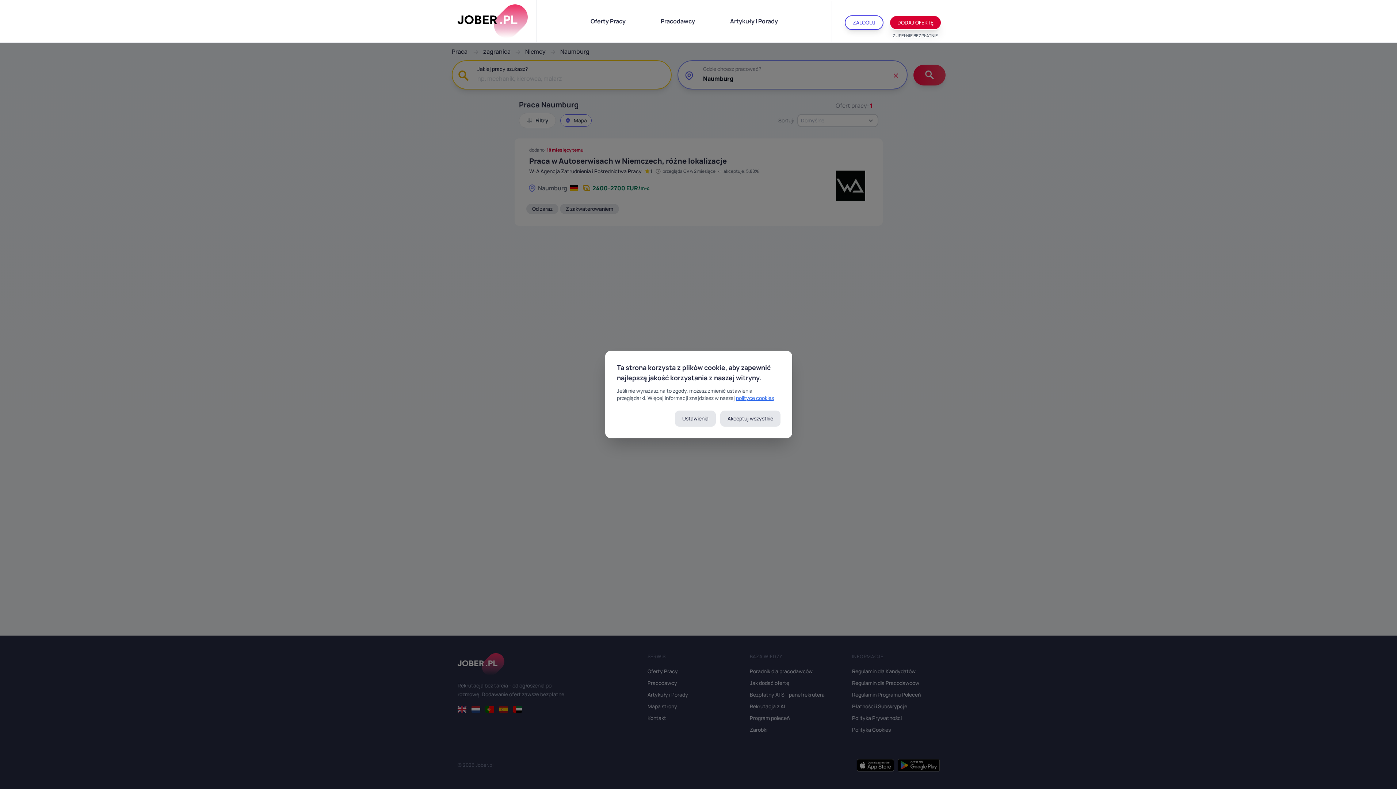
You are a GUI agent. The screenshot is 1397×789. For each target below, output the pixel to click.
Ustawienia (695, 418)
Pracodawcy (678, 21)
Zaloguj (864, 22)
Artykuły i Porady (754, 21)
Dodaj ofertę (915, 22)
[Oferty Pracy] (493, 21)
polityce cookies (755, 397)
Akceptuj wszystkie (750, 418)
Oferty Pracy (608, 21)
